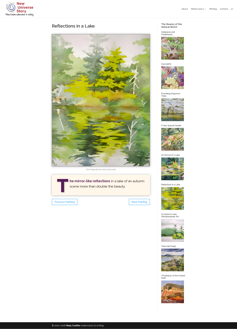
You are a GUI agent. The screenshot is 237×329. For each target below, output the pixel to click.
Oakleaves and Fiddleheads (168, 33)
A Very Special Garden (171, 125)
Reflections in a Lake (170, 184)
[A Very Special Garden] (172, 139)
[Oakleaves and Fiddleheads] (172, 48)
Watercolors (197, 9)
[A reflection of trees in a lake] (101, 166)
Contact (224, 9)
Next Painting (139, 201)
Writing (213, 9)
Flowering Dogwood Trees (170, 94)
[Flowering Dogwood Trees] (172, 109)
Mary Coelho (73, 325)
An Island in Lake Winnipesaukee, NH (170, 215)
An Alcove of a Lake (170, 155)
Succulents (166, 64)
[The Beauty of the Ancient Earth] (172, 292)
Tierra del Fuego (168, 246)
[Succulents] (172, 77)
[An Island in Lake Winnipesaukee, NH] (172, 230)
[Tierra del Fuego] (172, 260)
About (185, 9)
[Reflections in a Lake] (172, 198)
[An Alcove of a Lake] (172, 169)
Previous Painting (65, 201)
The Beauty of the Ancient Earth (173, 276)
